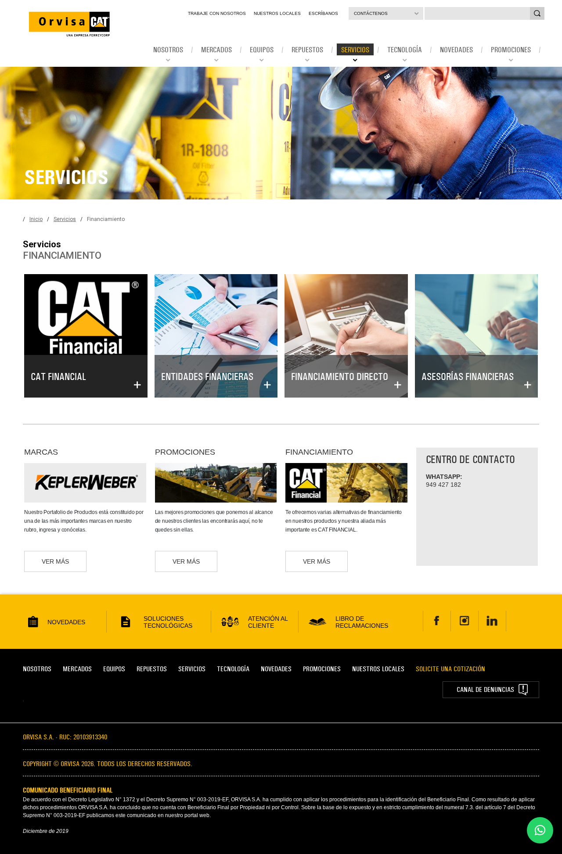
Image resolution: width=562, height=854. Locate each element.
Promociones (322, 669)
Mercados (77, 669)
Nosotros (37, 669)
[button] (540, 830)
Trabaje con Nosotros (217, 13)
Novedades (276, 669)
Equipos (114, 669)
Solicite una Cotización (450, 669)
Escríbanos (323, 13)
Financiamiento (106, 219)
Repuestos (152, 669)
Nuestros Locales (277, 13)
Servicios (65, 219)
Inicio (36, 219)
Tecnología (233, 669)
